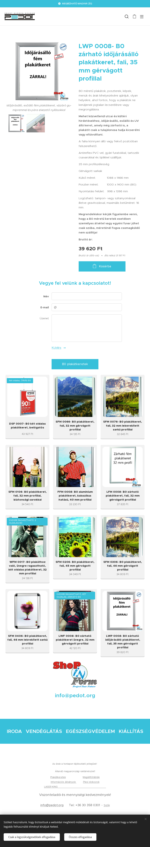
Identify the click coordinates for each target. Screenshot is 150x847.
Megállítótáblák (91, 777)
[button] (127, 16)
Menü (141, 16)
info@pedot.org (51, 805)
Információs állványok (63, 782)
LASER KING (51, 786)
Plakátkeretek (58, 777)
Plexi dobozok (91, 782)
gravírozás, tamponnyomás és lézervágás (82, 786)
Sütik (107, 805)
